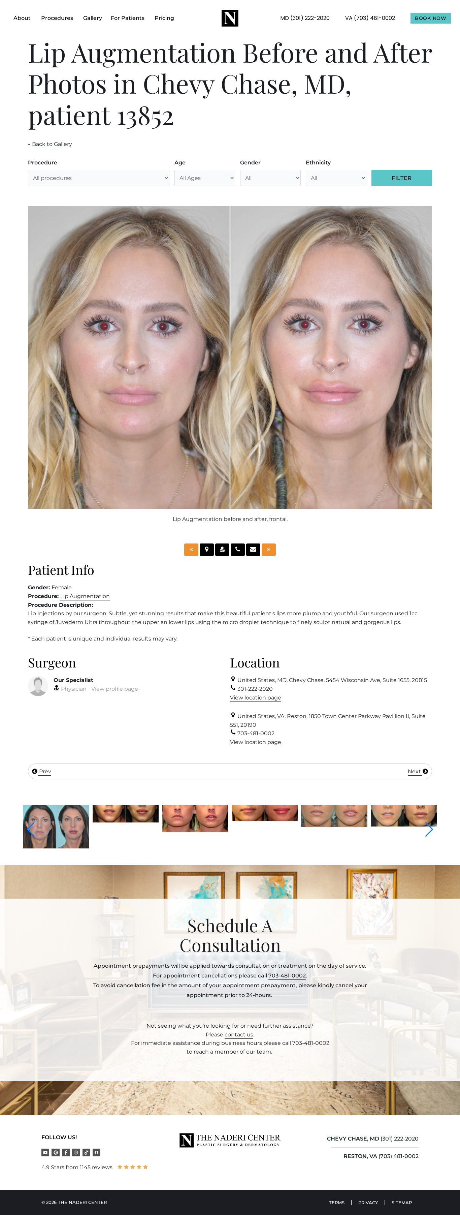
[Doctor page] (222, 549)
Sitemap (402, 1202)
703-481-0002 (287, 975)
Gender (250, 162)
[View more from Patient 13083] (126, 830)
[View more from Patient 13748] (195, 819)
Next (415, 771)
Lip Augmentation (85, 596)
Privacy (368, 1202)
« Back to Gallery (50, 144)
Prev (44, 771)
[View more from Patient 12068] (334, 824)
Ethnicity (318, 162)
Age (180, 162)
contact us (239, 1034)
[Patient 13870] (191, 549)
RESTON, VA (360, 1156)
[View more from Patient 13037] (56, 820)
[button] (30, 829)
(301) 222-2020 (400, 1138)
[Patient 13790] (269, 549)
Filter (402, 178)
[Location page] (207, 549)
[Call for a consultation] (238, 549)
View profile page (114, 689)
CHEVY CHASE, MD (353, 1138)
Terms (336, 1202)
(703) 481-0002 (399, 1156)
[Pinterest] (55, 1152)
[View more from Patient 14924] (404, 818)
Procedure (42, 162)
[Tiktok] (86, 1152)
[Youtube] (45, 1152)
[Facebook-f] (66, 1152)
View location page (255, 697)
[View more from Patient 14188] (265, 825)
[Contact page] (253, 549)
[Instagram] (76, 1152)
